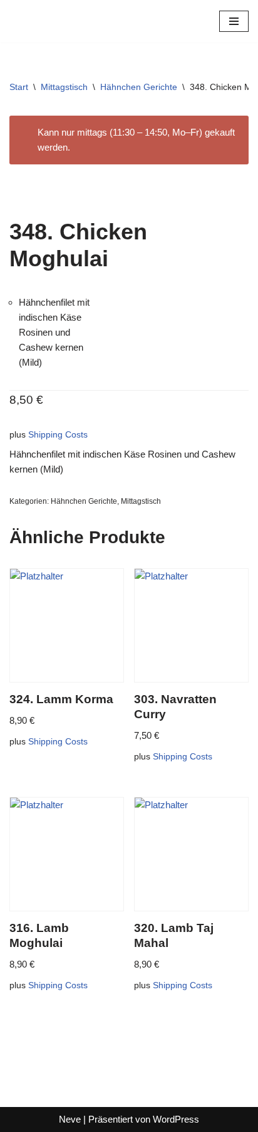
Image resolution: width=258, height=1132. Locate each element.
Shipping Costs (58, 434)
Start (18, 87)
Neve (70, 1119)
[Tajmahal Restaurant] (47, 21)
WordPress (176, 1119)
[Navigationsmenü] (234, 21)
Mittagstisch (64, 87)
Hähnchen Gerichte (138, 87)
